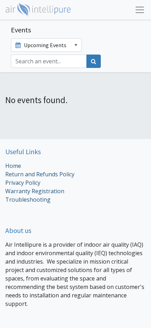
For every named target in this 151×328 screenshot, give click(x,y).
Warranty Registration (34, 191)
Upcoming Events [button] (45, 45)
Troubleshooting (28, 199)
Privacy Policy (22, 183)
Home (13, 166)
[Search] (93, 61)
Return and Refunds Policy (39, 174)
